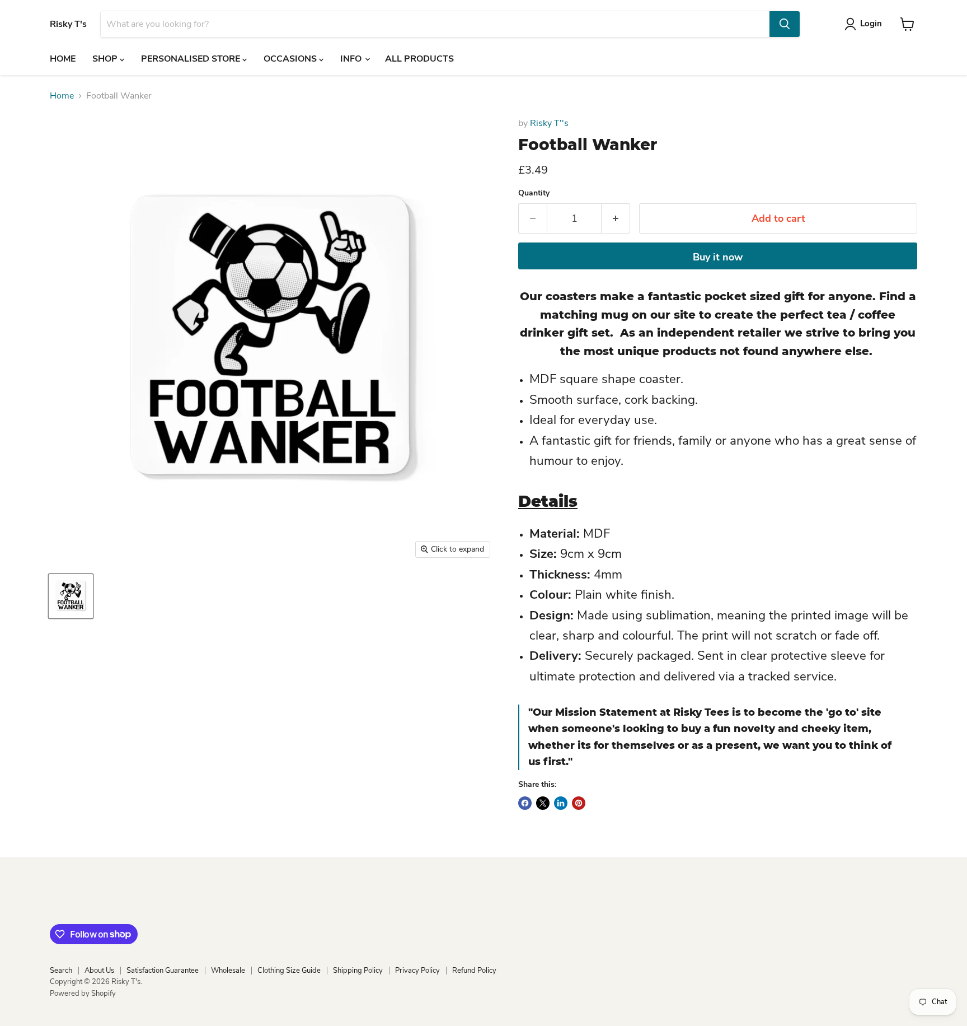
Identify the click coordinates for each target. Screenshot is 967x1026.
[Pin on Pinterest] (578, 803)
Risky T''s (549, 123)
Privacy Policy (417, 971)
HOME (63, 59)
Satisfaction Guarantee (162, 971)
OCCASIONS (291, 59)
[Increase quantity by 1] (616, 218)
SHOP (106, 59)
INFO (352, 59)
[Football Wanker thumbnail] (71, 596)
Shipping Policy (358, 971)
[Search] (784, 24)
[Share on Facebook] (525, 803)
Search (61, 971)
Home (62, 96)
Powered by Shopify (83, 993)
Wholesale (228, 971)
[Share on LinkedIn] (560, 803)
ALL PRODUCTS (419, 59)
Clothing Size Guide (289, 971)
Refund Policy (474, 971)
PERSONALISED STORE (191, 59)
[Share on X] (543, 803)
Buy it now (718, 257)
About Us (99, 971)
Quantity (534, 193)
